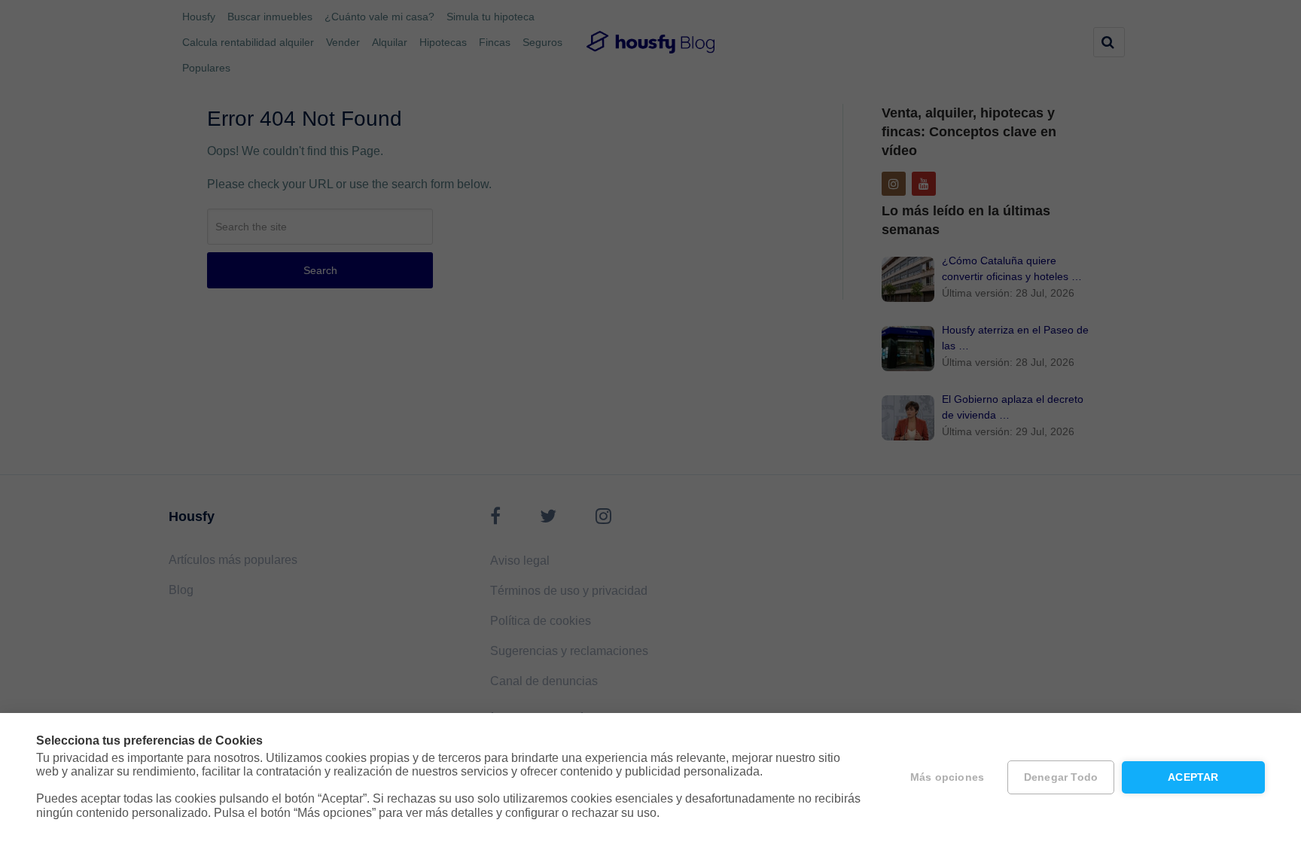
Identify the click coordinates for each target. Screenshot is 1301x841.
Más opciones (947, 777)
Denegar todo (1061, 777)
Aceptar (1193, 777)
